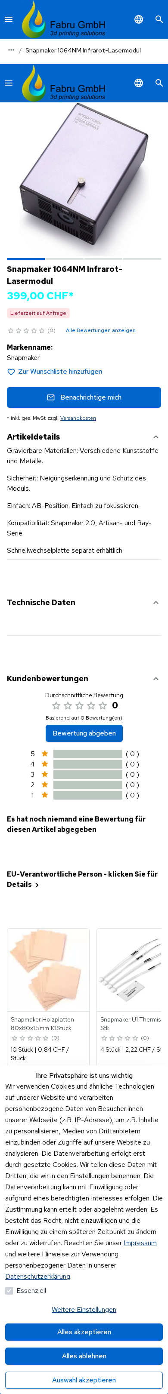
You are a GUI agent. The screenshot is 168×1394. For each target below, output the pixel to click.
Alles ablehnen (84, 1355)
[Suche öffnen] (159, 19)
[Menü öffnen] (8, 19)
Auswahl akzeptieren (84, 1380)
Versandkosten (78, 418)
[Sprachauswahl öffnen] (138, 19)
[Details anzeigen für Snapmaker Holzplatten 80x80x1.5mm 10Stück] (48, 970)
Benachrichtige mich (90, 397)
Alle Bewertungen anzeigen (101, 330)
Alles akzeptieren (84, 1331)
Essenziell (31, 1290)
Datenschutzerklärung (37, 1276)
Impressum (140, 1242)
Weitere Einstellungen (84, 1309)
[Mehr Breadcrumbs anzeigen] (11, 50)
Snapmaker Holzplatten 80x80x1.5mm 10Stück (42, 1023)
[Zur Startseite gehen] (64, 19)
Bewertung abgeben (84, 733)
